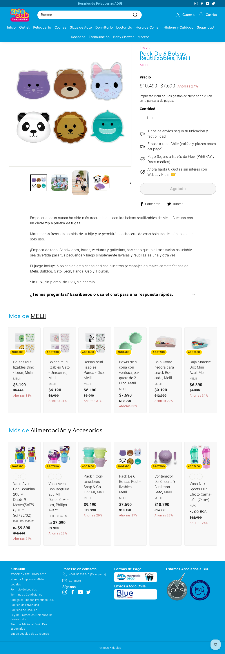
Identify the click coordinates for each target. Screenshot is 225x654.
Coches (60, 27)
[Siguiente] (128, 183)
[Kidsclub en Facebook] (72, 592)
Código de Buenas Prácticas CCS (32, 599)
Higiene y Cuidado (178, 27)
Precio (145, 77)
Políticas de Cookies (24, 610)
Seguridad (205, 27)
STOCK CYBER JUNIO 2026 (28, 574)
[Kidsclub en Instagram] (64, 592)
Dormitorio (104, 27)
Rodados (78, 37)
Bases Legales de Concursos (30, 633)
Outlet (24, 27)
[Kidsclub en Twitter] (88, 592)
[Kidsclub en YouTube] (80, 592)
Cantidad (148, 109)
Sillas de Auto (81, 27)
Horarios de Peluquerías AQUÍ (100, 3)
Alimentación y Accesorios (66, 431)
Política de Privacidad (25, 605)
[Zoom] (70, 105)
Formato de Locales (24, 589)
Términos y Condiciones (26, 594)
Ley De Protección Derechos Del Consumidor (32, 617)
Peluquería (42, 27)
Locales (16, 584)
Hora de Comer (148, 27)
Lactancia (124, 27)
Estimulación (99, 37)
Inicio (11, 27)
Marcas (143, 37)
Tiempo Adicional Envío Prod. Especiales (30, 626)
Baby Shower (123, 37)
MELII (144, 65)
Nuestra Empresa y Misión (28, 579)
